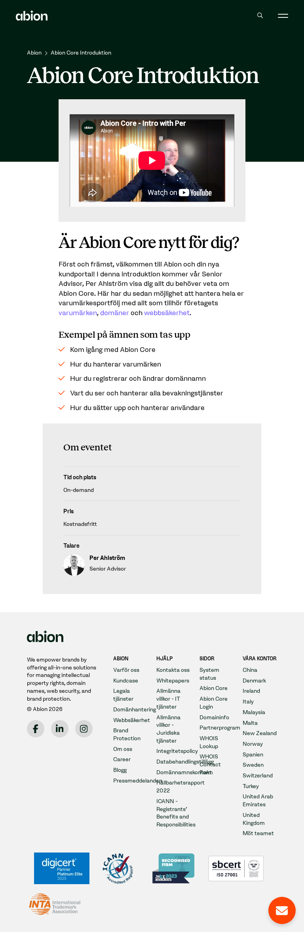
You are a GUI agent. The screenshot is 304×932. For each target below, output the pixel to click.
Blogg (120, 770)
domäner (114, 312)
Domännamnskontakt (184, 772)
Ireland (251, 691)
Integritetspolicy (177, 751)
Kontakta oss (173, 670)
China (250, 670)
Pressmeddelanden (137, 780)
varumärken (78, 312)
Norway (253, 744)
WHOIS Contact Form (210, 764)
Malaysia (254, 712)
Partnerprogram (220, 727)
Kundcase (125, 680)
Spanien (253, 754)
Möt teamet (258, 833)
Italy (248, 701)
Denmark (254, 680)
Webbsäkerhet (131, 720)
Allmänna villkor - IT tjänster (168, 699)
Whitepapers (172, 680)
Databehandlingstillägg (185, 761)
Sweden (253, 765)
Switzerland (258, 775)
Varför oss (126, 670)
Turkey (251, 786)
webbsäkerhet (167, 312)
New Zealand (260, 733)
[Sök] (260, 15)
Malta (250, 723)
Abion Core (214, 688)
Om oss (122, 749)
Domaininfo (214, 717)
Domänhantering (134, 709)
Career (122, 759)
